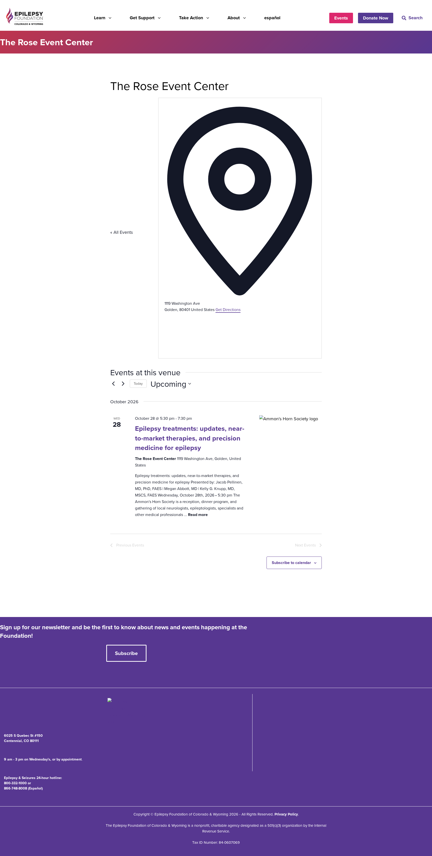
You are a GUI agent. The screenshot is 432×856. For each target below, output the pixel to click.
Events (341, 18)
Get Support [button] (142, 17)
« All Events (121, 232)
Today (138, 383)
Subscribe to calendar (291, 563)
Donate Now (375, 18)
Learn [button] (99, 17)
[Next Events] (123, 384)
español (272, 17)
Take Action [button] (191, 17)
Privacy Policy (286, 814)
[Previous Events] (113, 384)
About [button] (234, 17)
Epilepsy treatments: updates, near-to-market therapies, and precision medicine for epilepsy (189, 438)
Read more (198, 515)
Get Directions (228, 309)
